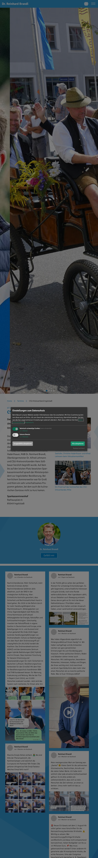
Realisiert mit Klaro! (79, 448)
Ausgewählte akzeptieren (23, 443)
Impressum (29, 422)
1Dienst (23, 431)
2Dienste (24, 437)
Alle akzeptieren (78, 443)
